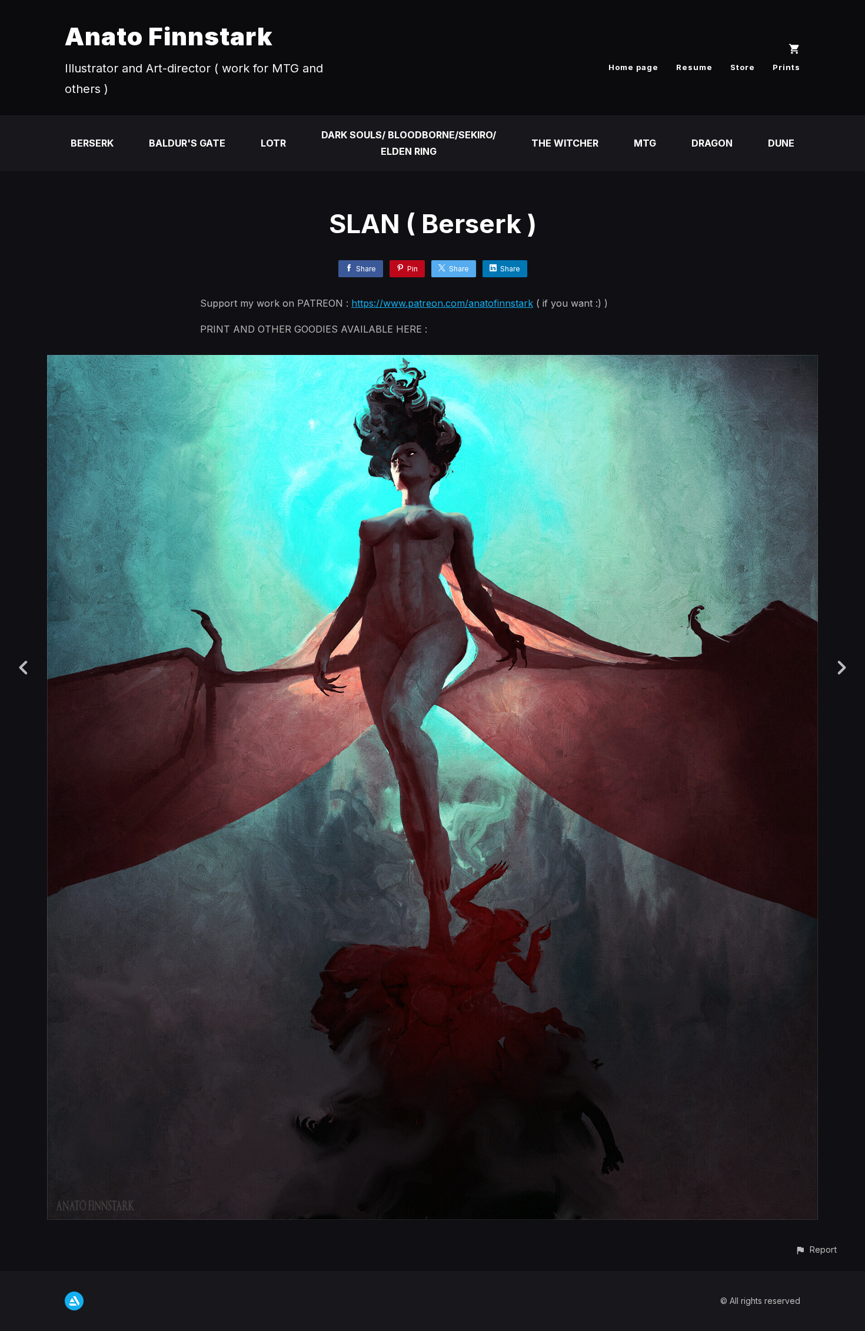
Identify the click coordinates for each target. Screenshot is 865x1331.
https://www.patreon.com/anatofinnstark (442, 303)
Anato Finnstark (169, 36)
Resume (694, 67)
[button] (815, 1249)
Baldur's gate (187, 143)
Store (742, 67)
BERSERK (92, 143)
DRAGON (712, 143)
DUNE (781, 143)
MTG (645, 143)
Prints (786, 67)
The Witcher (564, 143)
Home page (633, 67)
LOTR (273, 143)
